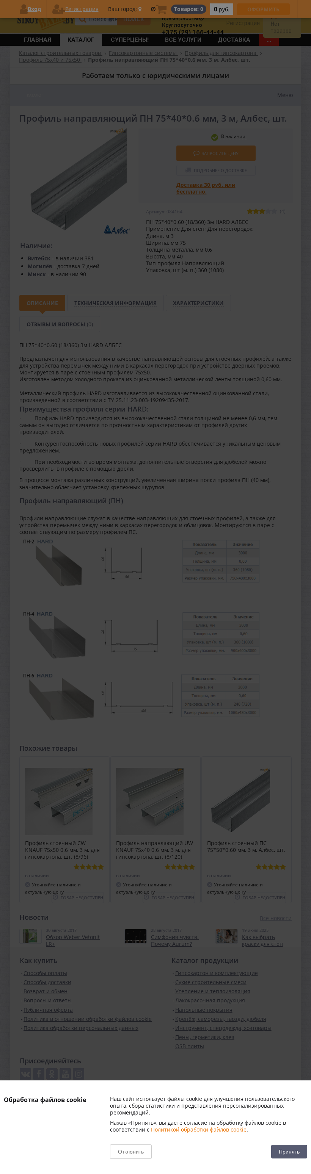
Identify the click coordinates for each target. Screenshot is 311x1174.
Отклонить (131, 1152)
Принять (289, 1152)
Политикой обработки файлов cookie (199, 1129)
